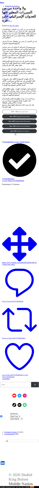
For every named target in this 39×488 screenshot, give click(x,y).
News (6, 11)
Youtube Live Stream (19, 131)
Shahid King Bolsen (12, 6)
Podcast (7, 14)
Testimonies (8, 16)
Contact (7, 20)
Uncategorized (9, 434)
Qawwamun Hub (19, 111)
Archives (14, 413)
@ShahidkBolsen (8, 179)
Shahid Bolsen (25, 142)
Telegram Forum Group (19, 116)
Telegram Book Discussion (19, 121)
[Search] (35, 384)
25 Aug (13, 181)
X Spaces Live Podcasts (19, 126)
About (6, 18)
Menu (2, 2)
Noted (32, 487)
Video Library (9, 13)
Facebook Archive (10, 432)
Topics (6, 9)
